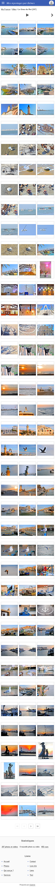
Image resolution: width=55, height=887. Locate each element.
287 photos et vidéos (10, 847)
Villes (14, 9)
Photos (6, 866)
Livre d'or (33, 866)
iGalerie (32, 885)
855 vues (44, 847)
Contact (33, 861)
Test (31, 875)
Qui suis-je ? (8, 871)
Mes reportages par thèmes (21, 3)
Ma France (5, 9)
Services (7, 875)
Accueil (6, 861)
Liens (32, 871)
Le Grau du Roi (25, 9)
